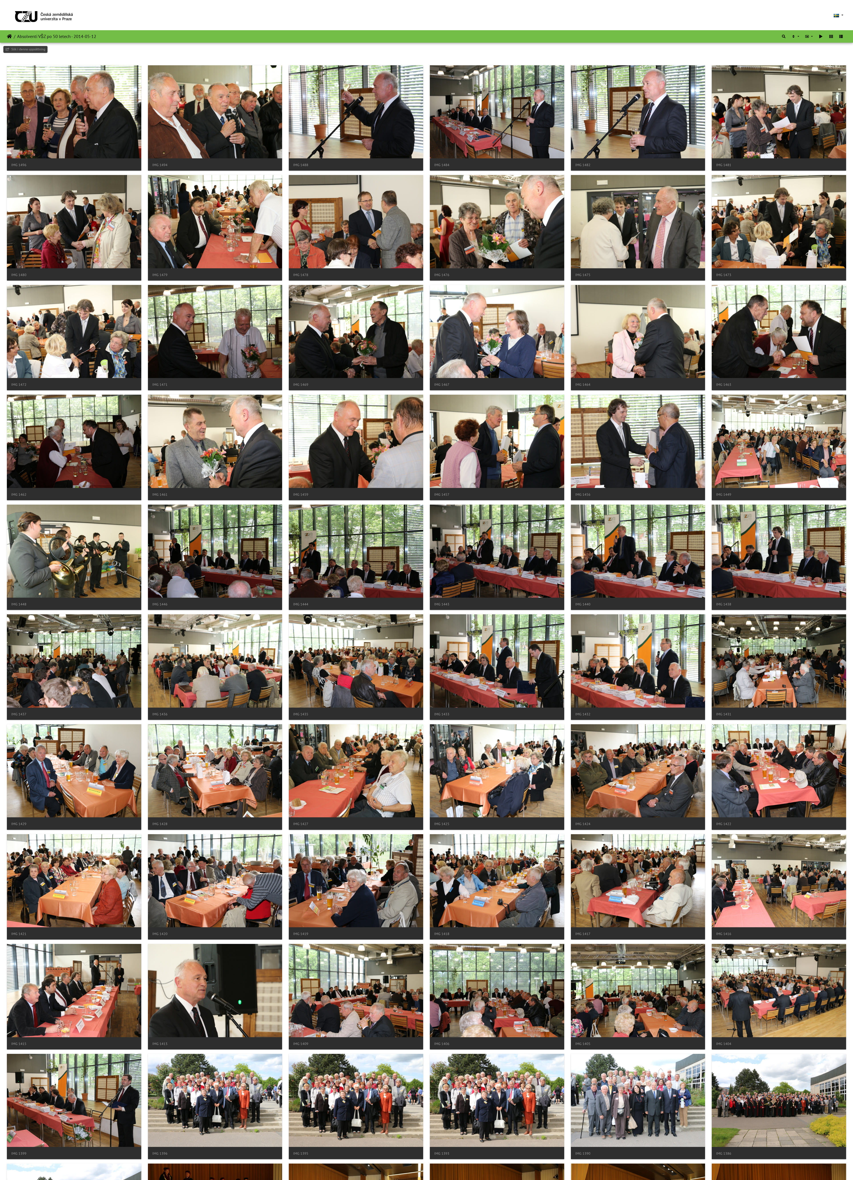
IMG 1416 (723, 934)
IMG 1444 (300, 604)
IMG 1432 (582, 714)
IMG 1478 (300, 275)
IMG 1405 (582, 1044)
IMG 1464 (582, 384)
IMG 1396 (159, 1153)
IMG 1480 (18, 275)
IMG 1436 (159, 714)
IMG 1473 (723, 275)
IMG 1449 (723, 494)
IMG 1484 (441, 165)
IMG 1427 (300, 824)
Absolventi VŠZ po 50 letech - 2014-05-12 (56, 36)
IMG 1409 (300, 1044)
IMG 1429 (18, 824)
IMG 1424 (582, 824)
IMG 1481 (723, 165)
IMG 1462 (18, 494)
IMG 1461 (159, 494)
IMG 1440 (582, 604)
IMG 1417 (582, 934)
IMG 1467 (441, 384)
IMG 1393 (441, 1153)
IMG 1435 (300, 714)
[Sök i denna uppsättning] (783, 36)
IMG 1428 (159, 824)
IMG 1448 (18, 604)
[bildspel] (821, 36)
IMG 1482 (582, 165)
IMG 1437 (18, 714)
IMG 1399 (18, 1153)
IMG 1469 (300, 384)
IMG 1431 (723, 714)
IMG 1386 (723, 1153)
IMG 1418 (441, 934)
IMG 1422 (723, 824)
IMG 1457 (441, 494)
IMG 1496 (18, 165)
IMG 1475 (582, 275)
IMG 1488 (300, 165)
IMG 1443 (441, 604)
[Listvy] (841, 36)
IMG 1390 (582, 1153)
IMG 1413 (159, 1044)
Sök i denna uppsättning (27, 49)
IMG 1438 (723, 604)
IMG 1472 (18, 384)
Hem (9, 36)
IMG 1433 (441, 714)
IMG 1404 (723, 1044)
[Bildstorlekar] (809, 36)
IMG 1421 (18, 934)
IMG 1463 (723, 384)
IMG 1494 (159, 165)
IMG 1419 (300, 934)
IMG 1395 (300, 1153)
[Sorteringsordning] (795, 36)
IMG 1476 (441, 275)
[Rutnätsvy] (831, 36)
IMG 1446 (159, 604)
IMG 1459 (300, 494)
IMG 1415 (18, 1044)
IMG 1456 (582, 494)
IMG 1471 (159, 384)
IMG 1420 (159, 934)
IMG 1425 (441, 824)
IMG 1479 (159, 275)
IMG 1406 (441, 1044)
